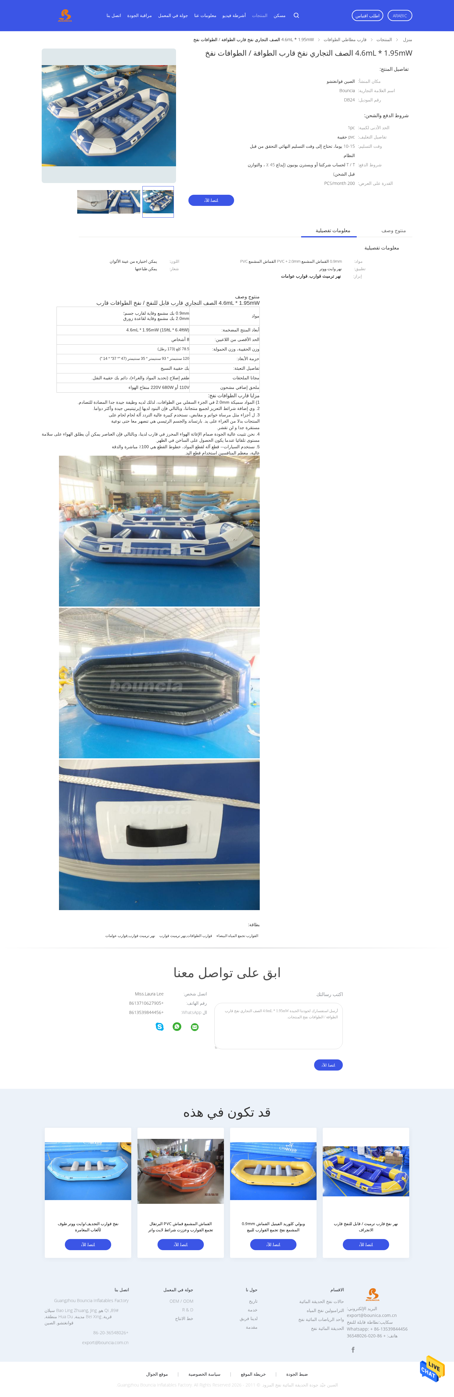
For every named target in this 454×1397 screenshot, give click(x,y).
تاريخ (253, 1301)
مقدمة (252, 1327)
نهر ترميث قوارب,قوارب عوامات (130, 935)
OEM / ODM (181, 1301)
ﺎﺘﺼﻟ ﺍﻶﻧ (211, 200)
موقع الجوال (157, 1374)
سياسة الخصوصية (204, 1374)
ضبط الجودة (297, 1374)
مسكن (280, 15)
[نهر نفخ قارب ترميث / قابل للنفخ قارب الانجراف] (366, 1171)
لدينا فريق (249, 1318)
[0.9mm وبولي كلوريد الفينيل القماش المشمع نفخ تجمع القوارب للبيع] (273, 1171)
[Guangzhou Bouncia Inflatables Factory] (198, 1028)
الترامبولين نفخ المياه (325, 1310)
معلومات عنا (205, 15)
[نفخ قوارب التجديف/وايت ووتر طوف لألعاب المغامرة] (88, 1171)
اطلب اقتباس (367, 16)
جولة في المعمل (173, 15)
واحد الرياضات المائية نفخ (321, 1319)
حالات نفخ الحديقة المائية (321, 1301)
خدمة (253, 1310)
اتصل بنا (114, 15)
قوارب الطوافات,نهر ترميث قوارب (185, 935)
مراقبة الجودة (139, 15)
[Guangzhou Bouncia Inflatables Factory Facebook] (353, 1349)
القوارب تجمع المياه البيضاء (237, 935)
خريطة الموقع (253, 1374)
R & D (187, 1310)
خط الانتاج (184, 1318)
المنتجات (259, 15)
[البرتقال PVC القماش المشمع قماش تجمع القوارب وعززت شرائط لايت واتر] (180, 1171)
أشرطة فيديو (234, 15)
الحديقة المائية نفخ (327, 1328)
